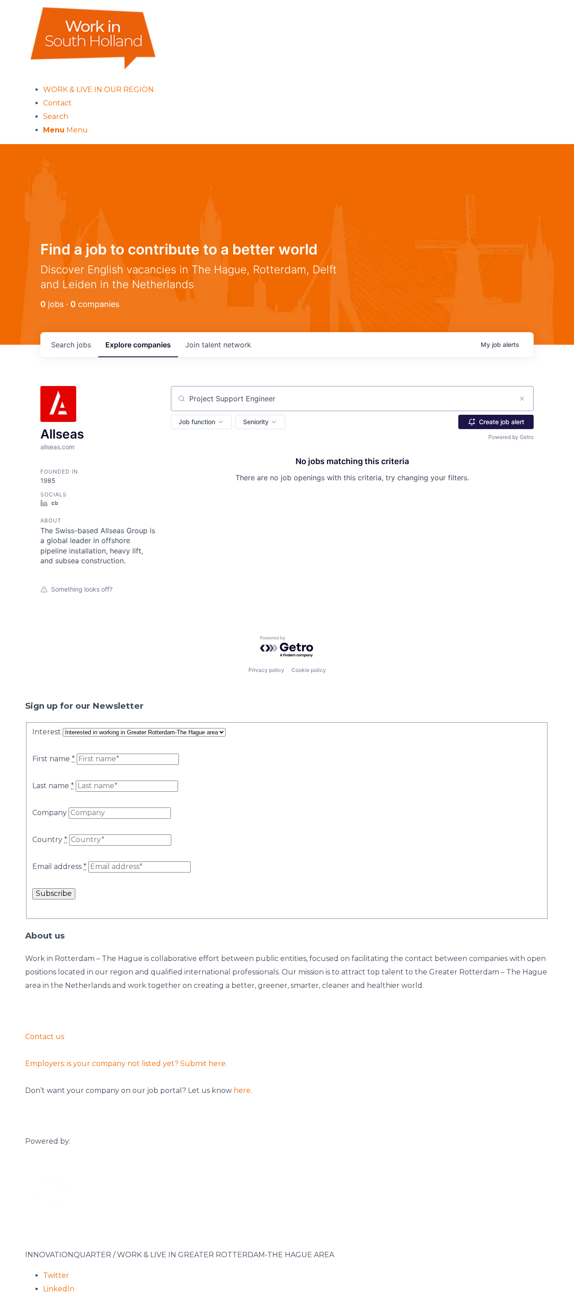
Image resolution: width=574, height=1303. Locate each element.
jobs (71, 344)
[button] (201, 422)
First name (53, 759)
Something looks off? (82, 589)
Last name (53, 785)
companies (138, 344)
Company (49, 812)
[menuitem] (296, 90)
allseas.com (57, 447)
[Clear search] (522, 398)
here (242, 1090)
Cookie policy (308, 670)
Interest (46, 732)
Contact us (44, 1036)
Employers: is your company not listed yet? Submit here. (126, 1063)
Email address (59, 866)
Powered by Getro (511, 437)
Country (49, 839)
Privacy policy (266, 670)
